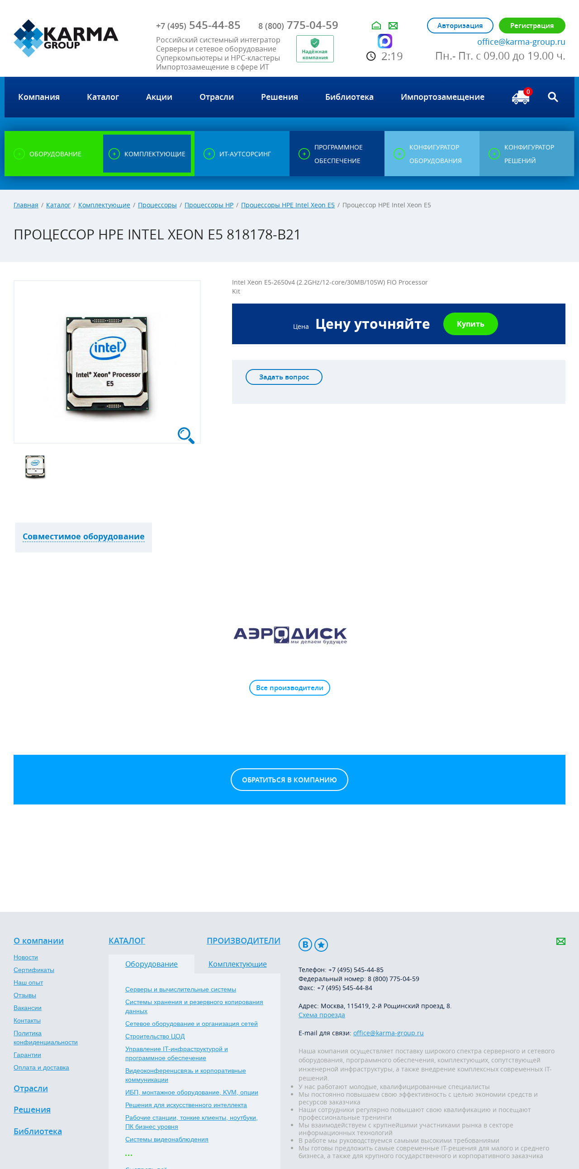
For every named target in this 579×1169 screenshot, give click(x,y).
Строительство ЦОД (155, 1036)
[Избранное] (321, 945)
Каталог (58, 205)
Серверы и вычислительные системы (180, 989)
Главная (26, 205)
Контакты (27, 1020)
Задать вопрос (284, 377)
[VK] (305, 945)
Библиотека (38, 1131)
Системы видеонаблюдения (167, 1139)
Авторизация (460, 25)
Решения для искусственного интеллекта (186, 1104)
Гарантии (27, 1054)
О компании (39, 941)
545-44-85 (198, 24)
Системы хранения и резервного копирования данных (194, 1006)
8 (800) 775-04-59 (393, 978)
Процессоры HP (209, 205)
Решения (32, 1110)
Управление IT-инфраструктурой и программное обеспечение (176, 1053)
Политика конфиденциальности (46, 1037)
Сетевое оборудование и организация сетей (191, 1023)
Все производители (289, 687)
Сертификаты (34, 969)
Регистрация (532, 25)
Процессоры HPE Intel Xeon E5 (288, 205)
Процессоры (157, 205)
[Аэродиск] (289, 634)
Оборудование (151, 964)
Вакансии (28, 1007)
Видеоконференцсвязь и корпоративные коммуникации (185, 1075)
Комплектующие (104, 205)
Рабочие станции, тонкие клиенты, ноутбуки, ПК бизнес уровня (191, 1122)
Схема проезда (322, 1014)
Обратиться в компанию (289, 780)
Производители (243, 941)
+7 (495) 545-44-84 (344, 987)
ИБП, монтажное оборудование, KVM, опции (191, 1092)
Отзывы (25, 995)
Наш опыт (28, 982)
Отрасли (31, 1089)
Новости (26, 957)
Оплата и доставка (41, 1067)
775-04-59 (298, 24)
